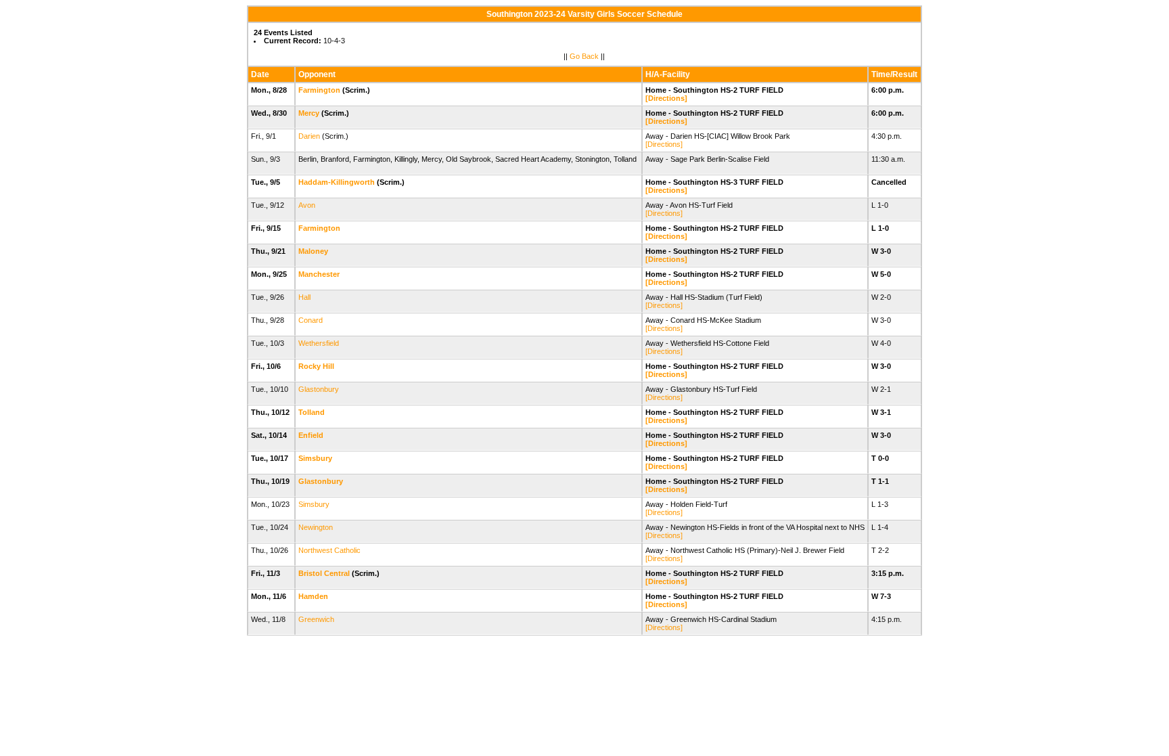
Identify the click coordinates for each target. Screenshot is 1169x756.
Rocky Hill (316, 366)
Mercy (308, 113)
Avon (306, 205)
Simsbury (315, 458)
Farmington (319, 90)
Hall (304, 297)
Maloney (313, 251)
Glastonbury (318, 389)
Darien (309, 136)
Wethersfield (318, 343)
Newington (315, 527)
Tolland (311, 412)
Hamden (313, 596)
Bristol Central (324, 573)
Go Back (584, 56)
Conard (310, 320)
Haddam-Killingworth (336, 182)
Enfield (310, 435)
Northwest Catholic (329, 550)
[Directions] (666, 98)
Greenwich (316, 619)
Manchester (319, 274)
